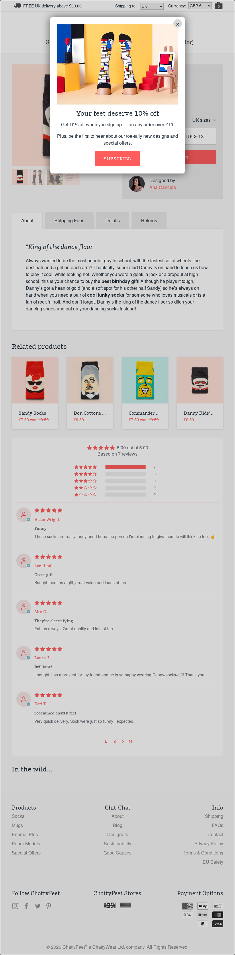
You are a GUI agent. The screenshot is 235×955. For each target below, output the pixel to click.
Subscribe (117, 159)
